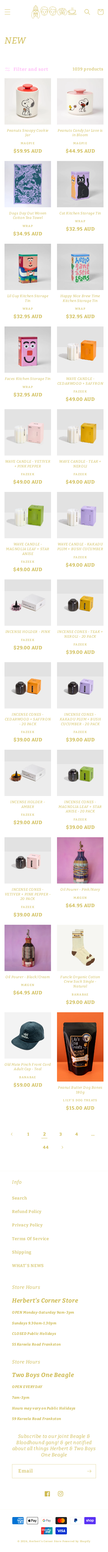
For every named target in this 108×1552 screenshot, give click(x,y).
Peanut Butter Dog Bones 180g (80, 1089)
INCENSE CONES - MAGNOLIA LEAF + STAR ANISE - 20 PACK (80, 806)
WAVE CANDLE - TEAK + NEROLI (80, 463)
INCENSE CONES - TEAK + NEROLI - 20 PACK (80, 634)
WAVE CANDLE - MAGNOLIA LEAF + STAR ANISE (28, 549)
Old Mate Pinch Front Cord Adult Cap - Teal (27, 1066)
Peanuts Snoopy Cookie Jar (28, 132)
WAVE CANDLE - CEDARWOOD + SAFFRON (80, 381)
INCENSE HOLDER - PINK (27, 632)
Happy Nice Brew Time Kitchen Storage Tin (80, 298)
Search (19, 1198)
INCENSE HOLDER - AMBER (27, 804)
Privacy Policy (27, 1225)
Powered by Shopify (76, 1541)
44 (46, 1147)
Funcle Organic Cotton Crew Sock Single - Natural (80, 981)
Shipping (22, 1252)
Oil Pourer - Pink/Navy (80, 889)
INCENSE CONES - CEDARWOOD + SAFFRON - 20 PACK (28, 719)
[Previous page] (12, 1134)
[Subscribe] (89, 1471)
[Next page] (62, 1147)
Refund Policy (27, 1211)
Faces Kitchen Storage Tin (28, 379)
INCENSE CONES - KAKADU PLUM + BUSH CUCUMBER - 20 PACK (80, 719)
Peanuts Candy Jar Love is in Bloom (80, 132)
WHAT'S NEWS (28, 1265)
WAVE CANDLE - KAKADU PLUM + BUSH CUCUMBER (80, 546)
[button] (7, 12)
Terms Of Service (30, 1238)
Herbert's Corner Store (45, 1541)
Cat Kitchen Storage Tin (80, 213)
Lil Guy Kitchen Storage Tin (28, 298)
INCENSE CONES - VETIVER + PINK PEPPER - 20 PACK (28, 894)
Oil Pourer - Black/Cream (27, 977)
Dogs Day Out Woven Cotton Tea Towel (27, 215)
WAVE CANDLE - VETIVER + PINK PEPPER (28, 463)
